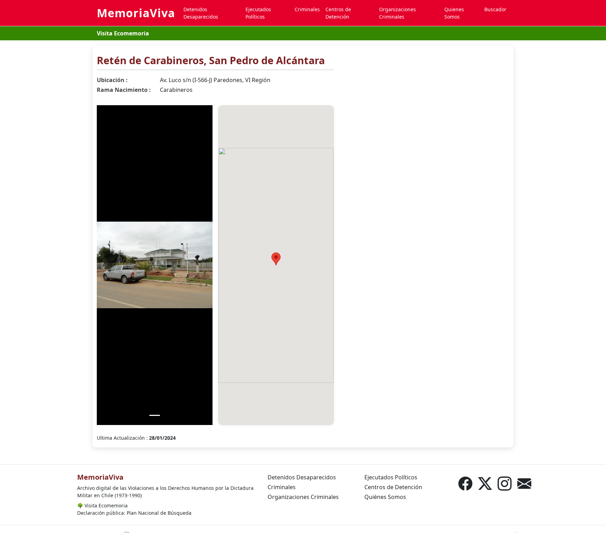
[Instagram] (505, 483)
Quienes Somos (454, 13)
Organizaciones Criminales (397, 13)
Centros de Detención (338, 13)
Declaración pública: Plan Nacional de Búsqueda (134, 513)
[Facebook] (465, 483)
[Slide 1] (154, 415)
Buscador (495, 9)
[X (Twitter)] (485, 483)
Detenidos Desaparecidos (200, 13)
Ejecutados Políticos (258, 13)
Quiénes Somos (385, 497)
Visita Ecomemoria (123, 33)
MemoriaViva (136, 12)
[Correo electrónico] (524, 483)
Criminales (307, 9)
